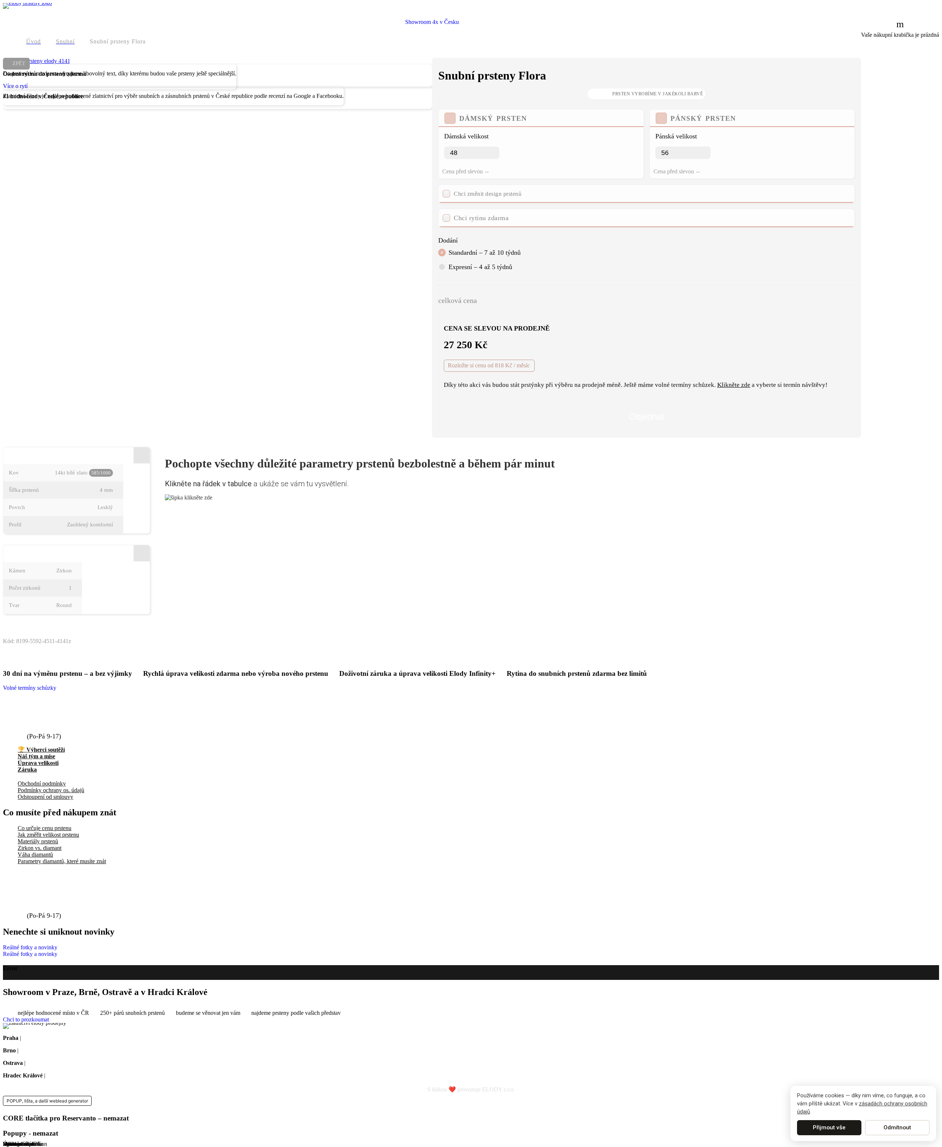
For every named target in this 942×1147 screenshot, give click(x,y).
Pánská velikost (676, 136)
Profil (15, 524)
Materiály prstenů (38, 841)
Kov (14, 473)
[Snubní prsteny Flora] (36, 61)
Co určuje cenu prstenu (44, 828)
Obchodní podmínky (42, 783)
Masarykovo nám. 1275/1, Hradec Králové (96, 1075)
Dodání (448, 240)
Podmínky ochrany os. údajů (51, 790)
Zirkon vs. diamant (39, 848)
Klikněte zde (733, 384)
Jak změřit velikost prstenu (48, 835)
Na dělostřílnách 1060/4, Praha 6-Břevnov (71, 1038)
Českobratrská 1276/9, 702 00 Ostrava (71, 1063)
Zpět (19, 63)
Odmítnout (897, 1127)
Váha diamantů (35, 854)
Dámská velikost (466, 136)
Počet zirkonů (24, 588)
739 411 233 (47, 727)
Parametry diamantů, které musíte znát (62, 861)
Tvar (14, 605)
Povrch (17, 507)
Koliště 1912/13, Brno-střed (52, 1050)
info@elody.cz (50, 714)
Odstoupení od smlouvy (45, 797)
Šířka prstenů (24, 490)
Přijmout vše (829, 1127)
